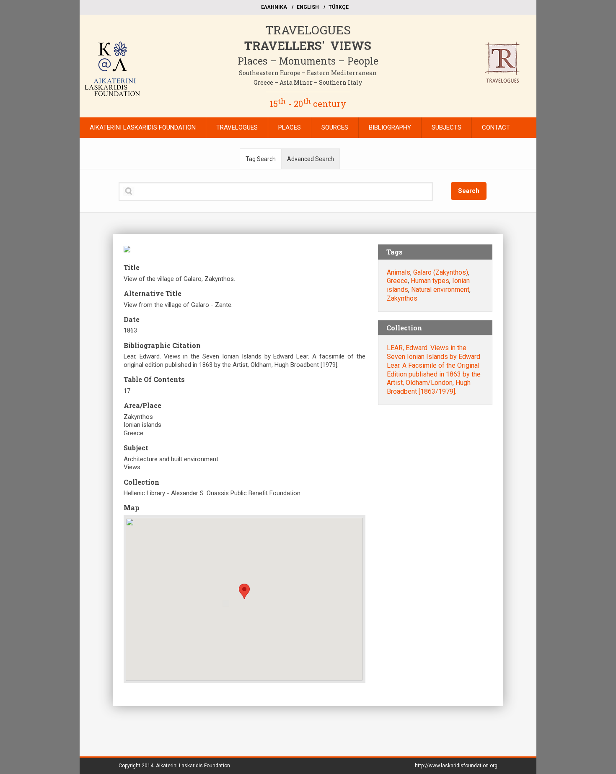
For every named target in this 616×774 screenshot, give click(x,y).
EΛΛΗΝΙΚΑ (274, 7)
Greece (397, 281)
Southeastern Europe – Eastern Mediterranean (308, 73)
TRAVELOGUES (308, 30)
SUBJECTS (446, 127)
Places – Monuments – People (308, 61)
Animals (398, 272)
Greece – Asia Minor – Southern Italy (308, 82)
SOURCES (334, 127)
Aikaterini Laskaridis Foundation (193, 766)
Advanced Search (310, 159)
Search (468, 191)
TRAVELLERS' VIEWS (307, 45)
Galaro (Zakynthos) (440, 272)
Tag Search (261, 159)
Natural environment (440, 289)
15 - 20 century (308, 103)
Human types (430, 281)
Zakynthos (402, 298)
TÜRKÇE (339, 7)
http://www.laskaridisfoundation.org (456, 766)
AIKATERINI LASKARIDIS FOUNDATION (143, 127)
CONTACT (496, 127)
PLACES (289, 127)
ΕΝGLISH (308, 7)
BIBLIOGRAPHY (390, 127)
